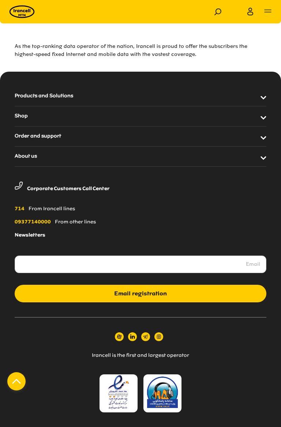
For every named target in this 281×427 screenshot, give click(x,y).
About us (26, 156)
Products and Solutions (44, 96)
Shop (21, 116)
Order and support (38, 136)
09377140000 (33, 222)
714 (20, 209)
